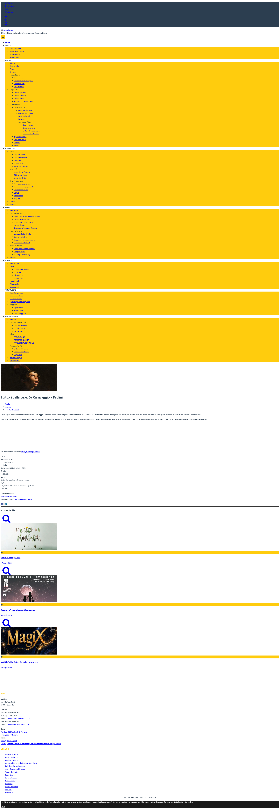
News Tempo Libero (17, 293)
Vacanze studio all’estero (23, 234)
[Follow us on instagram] (6, 25)
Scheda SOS (18, 278)
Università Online (20, 178)
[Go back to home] (7, 30)
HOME (7, 42)
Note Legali (11, 740)
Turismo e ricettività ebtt (23, 101)
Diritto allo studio (20, 175)
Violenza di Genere (21, 349)
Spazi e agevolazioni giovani (20, 301)
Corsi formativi (19, 328)
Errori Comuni (28, 125)
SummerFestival (11, 778)
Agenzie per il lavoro (25, 113)
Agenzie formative (21, 166)
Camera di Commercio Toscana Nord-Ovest (21, 763)
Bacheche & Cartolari (17, 51)
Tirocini (12, 69)
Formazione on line (21, 189)
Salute (12, 266)
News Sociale (14, 263)
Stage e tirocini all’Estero (23, 222)
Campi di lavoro (19, 251)
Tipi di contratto (20, 136)
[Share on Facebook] (2, 504)
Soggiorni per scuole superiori (25, 240)
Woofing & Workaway (22, 254)
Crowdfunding (19, 86)
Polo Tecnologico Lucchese (15, 766)
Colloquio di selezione (31, 133)
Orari (7, 9)
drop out (17, 198)
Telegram (14, 735)
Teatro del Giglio (11, 772)
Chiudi (3, 806)
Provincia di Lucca (11, 757)
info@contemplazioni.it (23, 499)
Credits (3, 743)
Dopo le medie (19, 154)
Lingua (16, 192)
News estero (14, 210)
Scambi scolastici (20, 237)
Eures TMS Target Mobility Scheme (27, 216)
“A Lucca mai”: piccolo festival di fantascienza (18, 610)
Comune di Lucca (11, 754)
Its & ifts (17, 160)
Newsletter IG (15, 57)
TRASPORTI (18, 310)
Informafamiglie (16, 357)
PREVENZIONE (19, 337)
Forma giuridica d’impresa (23, 80)
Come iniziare (19, 77)
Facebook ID (15, 732)
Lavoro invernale (20, 95)
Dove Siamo (9, 6)
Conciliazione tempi (21, 351)
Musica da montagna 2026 (10, 557)
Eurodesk (13, 257)
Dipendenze (18, 275)
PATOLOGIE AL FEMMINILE (24, 343)
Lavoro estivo (19, 98)
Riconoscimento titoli (22, 242)
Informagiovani (24, 116)
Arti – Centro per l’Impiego (15, 769)
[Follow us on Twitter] (6, 22)
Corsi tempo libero (16, 295)
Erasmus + (9, 792)
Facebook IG (5, 732)
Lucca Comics (10, 780)
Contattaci (9, 12)
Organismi (18, 354)
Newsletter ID (15, 360)
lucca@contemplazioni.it (30, 451)
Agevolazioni (18, 307)
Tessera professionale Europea (25, 228)
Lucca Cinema (10, 775)
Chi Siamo (9, 3)
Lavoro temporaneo (21, 219)
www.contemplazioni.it (9, 496)
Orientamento (15, 54)
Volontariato (14, 284)
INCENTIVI (18, 331)
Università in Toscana (22, 172)
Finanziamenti (19, 83)
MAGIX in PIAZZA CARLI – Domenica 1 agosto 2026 (19, 662)
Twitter (24, 732)
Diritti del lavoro (20, 139)
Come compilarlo (29, 128)
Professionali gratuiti (22, 184)
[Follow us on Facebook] (5, 19)
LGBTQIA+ (18, 272)
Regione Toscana (11, 760)
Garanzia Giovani (11, 786)
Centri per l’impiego (25, 110)
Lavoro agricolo (20, 92)
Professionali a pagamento (24, 186)
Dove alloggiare (20, 313)
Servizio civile (15, 281)
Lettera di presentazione (32, 131)
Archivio (8, 407)
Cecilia (7, 404)
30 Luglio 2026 (6, 615)
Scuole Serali (18, 163)
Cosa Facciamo (15, 48)
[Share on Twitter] (4, 504)
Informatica (18, 195)
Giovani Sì (8, 783)
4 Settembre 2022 (12, 410)
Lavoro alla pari (19, 225)
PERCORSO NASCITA (21, 340)
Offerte (12, 63)
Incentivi (17, 145)
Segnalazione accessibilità (39, 743)
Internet (21, 119)
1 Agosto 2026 (6, 563)
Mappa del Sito (55, 743)
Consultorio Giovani (21, 269)
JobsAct (17, 142)
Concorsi (13, 72)
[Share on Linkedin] (6, 504)
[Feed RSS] (6, 16)
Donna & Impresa (20, 325)
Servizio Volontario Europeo (24, 248)
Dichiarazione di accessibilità (18, 743)
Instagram (5, 735)
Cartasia (8, 789)
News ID (13, 319)
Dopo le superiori (20, 157)
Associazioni (14, 287)
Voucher (13, 204)
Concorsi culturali (16, 298)
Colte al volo (14, 66)
